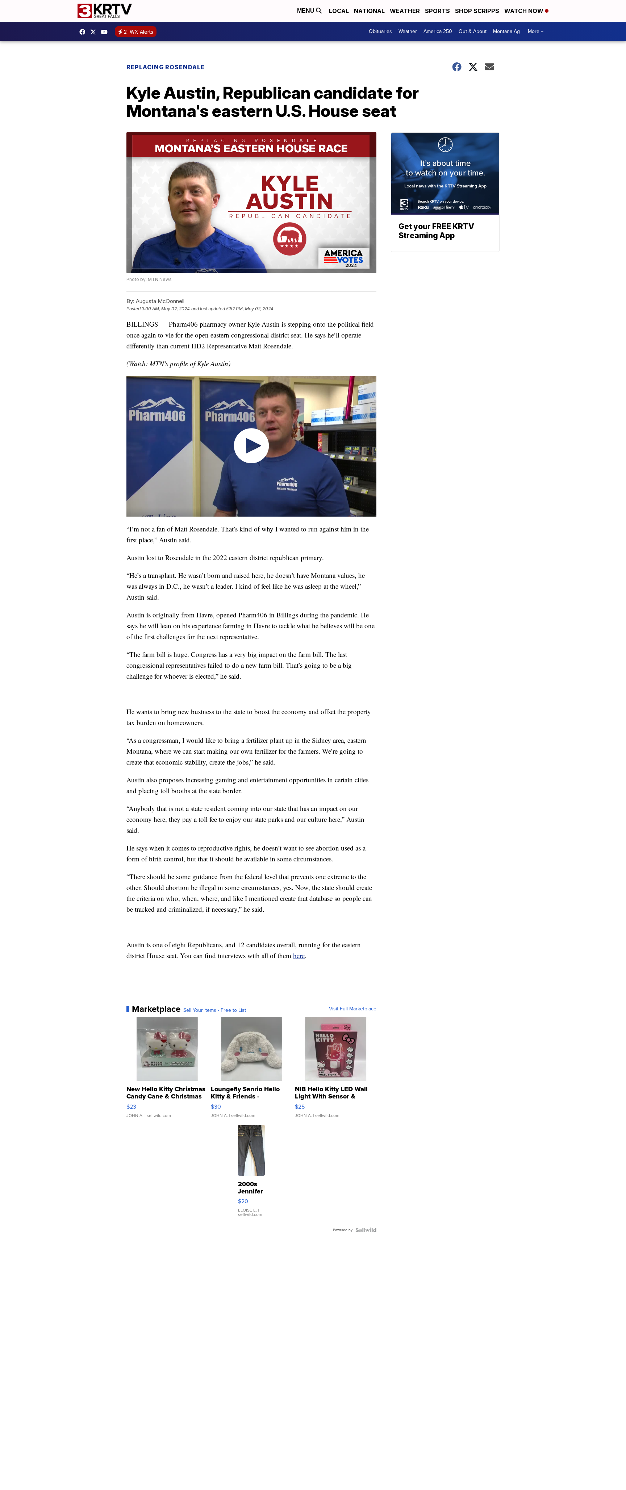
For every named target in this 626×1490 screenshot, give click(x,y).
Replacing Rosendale (165, 67)
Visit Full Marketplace (352, 1008)
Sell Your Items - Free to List (214, 1010)
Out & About (473, 31)
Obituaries (380, 31)
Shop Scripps (477, 11)
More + (535, 31)
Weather (405, 11)
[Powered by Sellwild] (365, 1230)
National (369, 11)
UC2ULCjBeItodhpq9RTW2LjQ (106, 32)
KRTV (95, 32)
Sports (437, 11)
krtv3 (84, 32)
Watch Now (524, 11)
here (299, 955)
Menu (306, 11)
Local (339, 11)
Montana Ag (506, 31)
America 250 (437, 31)
